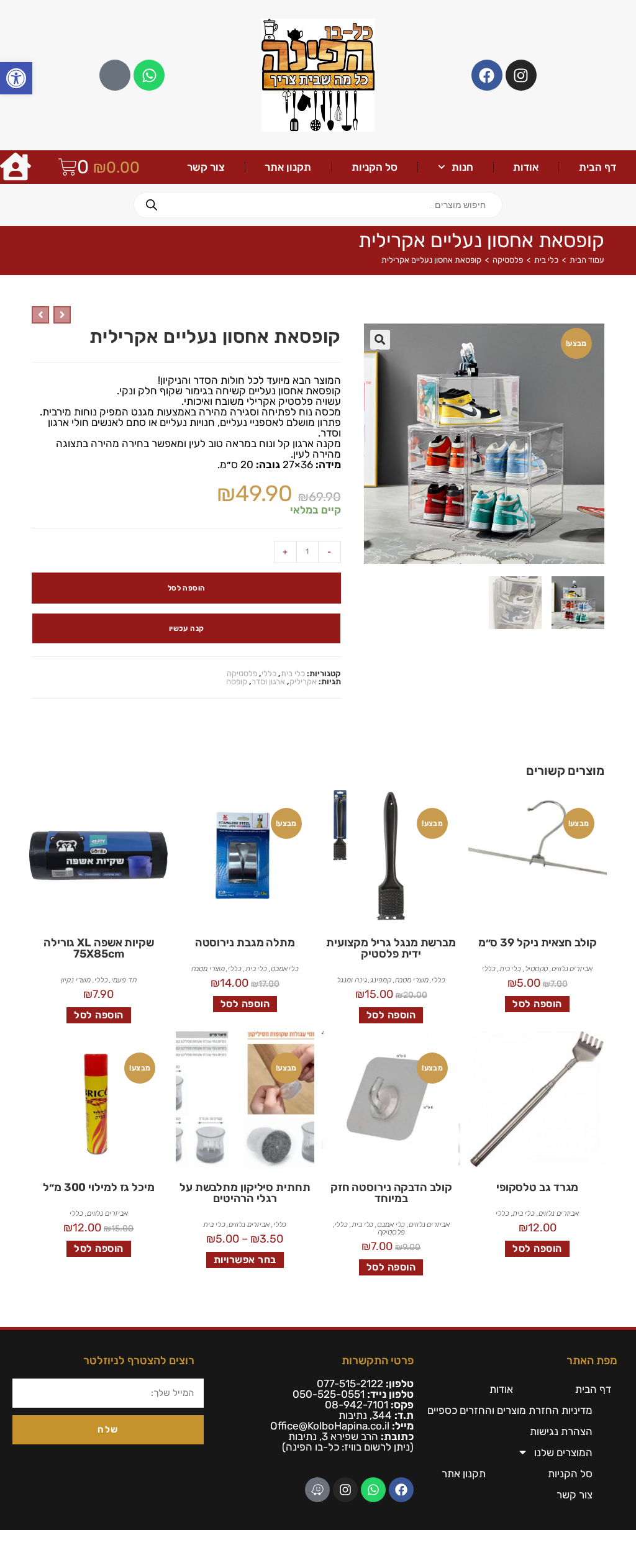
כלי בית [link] (546, 260)
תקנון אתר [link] (288, 167)
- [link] (329, 551)
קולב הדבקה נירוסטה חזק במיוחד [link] (391, 1193)
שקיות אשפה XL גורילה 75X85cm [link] (98, 948)
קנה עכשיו (186, 628)
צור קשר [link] (206, 167)
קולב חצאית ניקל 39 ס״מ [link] (537, 942)
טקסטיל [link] (536, 968)
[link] (16, 78)
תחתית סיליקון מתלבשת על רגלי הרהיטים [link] (245, 1193)
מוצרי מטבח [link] (412, 980)
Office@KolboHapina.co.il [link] (329, 1426)
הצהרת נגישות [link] (561, 1431)
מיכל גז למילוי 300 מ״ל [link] (99, 1187)
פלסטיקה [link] (508, 260)
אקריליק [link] (303, 681)
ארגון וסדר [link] (268, 681)
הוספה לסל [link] (537, 1004)
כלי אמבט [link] (285, 968)
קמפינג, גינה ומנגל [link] (364, 980)
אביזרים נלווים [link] (572, 968)
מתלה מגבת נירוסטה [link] (245, 942)
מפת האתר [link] (591, 1360)
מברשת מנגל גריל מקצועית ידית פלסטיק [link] (391, 948)
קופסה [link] (236, 681)
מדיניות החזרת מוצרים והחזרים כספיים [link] (510, 1410)
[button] (380, 340)
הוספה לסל (187, 588)
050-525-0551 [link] (329, 1394)
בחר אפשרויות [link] (245, 1260)
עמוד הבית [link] (587, 260)
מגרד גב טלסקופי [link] (537, 1187)
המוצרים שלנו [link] (563, 1452)
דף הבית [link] (597, 167)
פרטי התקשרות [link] (378, 1360)
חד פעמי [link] (123, 980)
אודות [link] (525, 167)
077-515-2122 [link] (350, 1383)
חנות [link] (462, 167)
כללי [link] (268, 673)
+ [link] (285, 551)
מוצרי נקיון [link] (76, 980)
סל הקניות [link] (375, 167)
